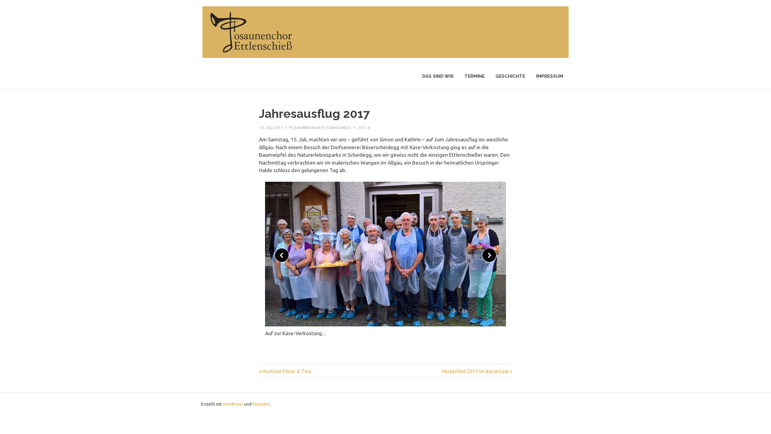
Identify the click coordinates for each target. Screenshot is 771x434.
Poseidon (261, 404)
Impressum (549, 76)
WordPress (233, 404)
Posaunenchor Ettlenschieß (320, 127)
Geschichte (510, 76)
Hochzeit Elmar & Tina (286, 371)
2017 (361, 127)
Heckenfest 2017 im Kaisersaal (475, 371)
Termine (474, 76)
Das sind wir (438, 76)
